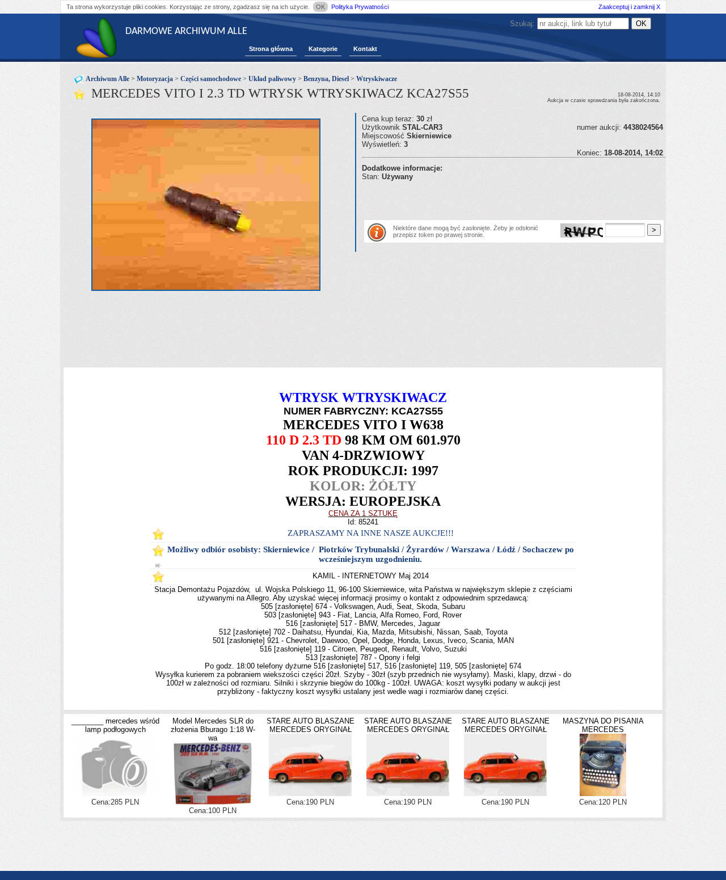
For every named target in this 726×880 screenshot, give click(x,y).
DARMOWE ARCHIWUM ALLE (186, 31)
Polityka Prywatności (360, 6)
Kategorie (323, 48)
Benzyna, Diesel (326, 79)
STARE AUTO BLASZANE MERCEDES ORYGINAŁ (310, 725)
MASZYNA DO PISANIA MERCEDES (603, 725)
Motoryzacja (155, 79)
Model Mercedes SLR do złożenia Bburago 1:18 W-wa (213, 729)
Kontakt (365, 48)
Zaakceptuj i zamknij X (629, 6)
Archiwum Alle (107, 79)
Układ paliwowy (272, 79)
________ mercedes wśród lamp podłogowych (115, 725)
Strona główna (271, 48)
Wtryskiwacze (376, 79)
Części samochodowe (210, 79)
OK (320, 6)
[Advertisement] (494, 198)
